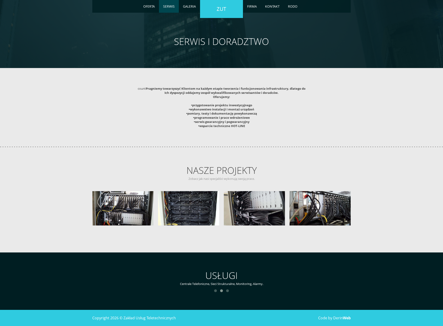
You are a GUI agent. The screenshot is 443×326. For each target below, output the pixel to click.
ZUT (221, 8)
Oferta (149, 6)
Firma (252, 6)
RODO (292, 6)
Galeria (189, 6)
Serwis (169, 6)
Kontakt (272, 6)
